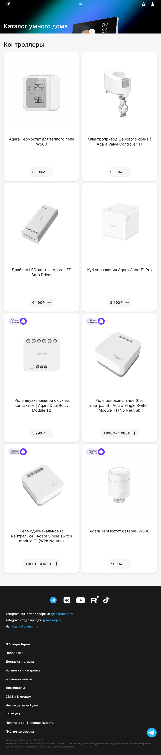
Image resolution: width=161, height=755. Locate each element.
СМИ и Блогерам (18, 696)
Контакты (13, 714)
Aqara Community (22, 626)
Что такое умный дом (22, 705)
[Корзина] (143, 3)
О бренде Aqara (18, 644)
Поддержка (14, 653)
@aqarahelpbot (39, 614)
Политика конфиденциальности (30, 722)
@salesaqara (33, 620)
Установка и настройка (23, 670)
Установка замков (19, 679)
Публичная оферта (20, 731)
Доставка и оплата (20, 661)
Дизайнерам (15, 687)
